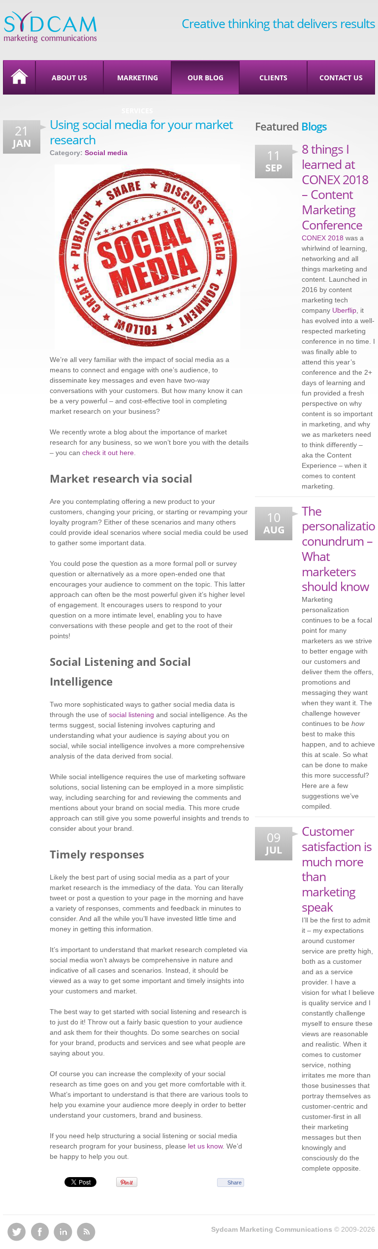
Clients (273, 77)
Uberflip (344, 310)
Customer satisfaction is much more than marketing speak (337, 868)
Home (19, 77)
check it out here (108, 453)
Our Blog (205, 77)
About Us (69, 77)
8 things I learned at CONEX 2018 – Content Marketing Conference (335, 186)
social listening (131, 715)
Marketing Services (137, 83)
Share (234, 1182)
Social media (106, 153)
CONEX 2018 (323, 238)
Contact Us (341, 77)
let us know (205, 1146)
